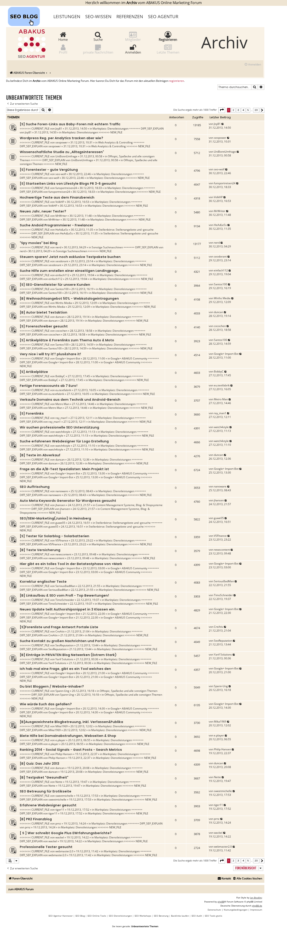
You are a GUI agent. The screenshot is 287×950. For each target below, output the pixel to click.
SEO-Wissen (98, 16)
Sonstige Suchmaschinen (107, 247)
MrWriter (61, 216)
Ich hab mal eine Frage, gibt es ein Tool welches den (65, 669)
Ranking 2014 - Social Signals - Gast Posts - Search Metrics (71, 749)
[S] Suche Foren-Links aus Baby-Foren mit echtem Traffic (70, 124)
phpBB (220, 901)
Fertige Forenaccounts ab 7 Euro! (49, 385)
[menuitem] (252, 65)
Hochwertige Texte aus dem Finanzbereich (57, 197)
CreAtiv (60, 631)
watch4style (62, 432)
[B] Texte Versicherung (40, 550)
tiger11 (59, 810)
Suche (98, 39)
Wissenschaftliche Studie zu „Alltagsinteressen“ (62, 152)
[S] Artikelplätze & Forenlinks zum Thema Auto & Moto (67, 340)
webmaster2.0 (64, 851)
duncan (60, 317)
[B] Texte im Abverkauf (40, 455)
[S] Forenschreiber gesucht (44, 326)
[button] (221, 110)
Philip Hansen (63, 754)
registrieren (176, 81)
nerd (58, 247)
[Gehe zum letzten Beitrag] (222, 124)
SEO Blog (80, 915)
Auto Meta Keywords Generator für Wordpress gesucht (68, 500)
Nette (58, 782)
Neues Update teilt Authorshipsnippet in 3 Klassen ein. (67, 609)
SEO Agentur (163, 16)
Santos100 (62, 289)
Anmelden (133, 52)
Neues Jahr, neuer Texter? (43, 211)
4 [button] (243, 110)
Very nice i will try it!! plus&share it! (50, 354)
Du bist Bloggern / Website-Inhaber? (52, 686)
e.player (60, 740)
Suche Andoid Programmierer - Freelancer (56, 225)
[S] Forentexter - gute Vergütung (49, 169)
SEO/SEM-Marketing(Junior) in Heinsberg (55, 518)
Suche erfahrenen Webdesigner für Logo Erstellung (64, 441)
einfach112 (62, 275)
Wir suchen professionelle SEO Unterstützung (59, 427)
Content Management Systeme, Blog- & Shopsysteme (129, 505)
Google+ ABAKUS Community (129, 358)
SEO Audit (196, 915)
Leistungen (66, 16)
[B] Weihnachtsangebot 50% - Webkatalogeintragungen (69, 298)
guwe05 (60, 523)
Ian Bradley (256, 897)
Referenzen (129, 16)
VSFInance (61, 540)
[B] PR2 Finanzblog (36, 819)
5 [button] (248, 110)
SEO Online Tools (96, 915)
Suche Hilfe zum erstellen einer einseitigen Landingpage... (70, 270)
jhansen (60, 505)
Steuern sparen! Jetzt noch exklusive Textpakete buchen (70, 257)
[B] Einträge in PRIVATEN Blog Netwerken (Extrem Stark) (68, 655)
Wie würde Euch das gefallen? (46, 704)
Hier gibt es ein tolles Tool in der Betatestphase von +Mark (71, 564)
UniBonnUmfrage (66, 156)
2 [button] (233, 110)
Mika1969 (61, 726)
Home (63, 39)
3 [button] (238, 110)
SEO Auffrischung (35, 487)
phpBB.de (257, 905)
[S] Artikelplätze (34, 372)
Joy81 (58, 128)
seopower (61, 142)
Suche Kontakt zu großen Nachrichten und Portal (62, 641)
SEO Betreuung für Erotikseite (45, 791)
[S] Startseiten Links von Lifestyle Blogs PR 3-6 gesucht (68, 183)
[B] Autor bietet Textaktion (43, 312)
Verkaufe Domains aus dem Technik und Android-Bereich (70, 399)
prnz (58, 823)
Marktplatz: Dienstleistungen (110, 128)
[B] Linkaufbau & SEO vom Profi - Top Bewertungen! (64, 595)
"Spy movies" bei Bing (38, 243)
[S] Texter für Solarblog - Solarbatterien (54, 536)
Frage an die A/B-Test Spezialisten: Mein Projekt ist (64, 469)
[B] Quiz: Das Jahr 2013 (39, 763)
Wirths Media (63, 303)
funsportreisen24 (66, 188)
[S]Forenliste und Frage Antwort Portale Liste (59, 627)
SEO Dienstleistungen (120, 915)
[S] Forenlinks (32, 413)
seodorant (61, 261)
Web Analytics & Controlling (115, 142)
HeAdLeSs (61, 230)
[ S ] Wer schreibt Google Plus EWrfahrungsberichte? (66, 833)
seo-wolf (60, 174)
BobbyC (60, 376)
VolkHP (59, 202)
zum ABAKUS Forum (21, 889)
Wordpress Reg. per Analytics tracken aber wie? (61, 138)
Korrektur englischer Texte (43, 581)
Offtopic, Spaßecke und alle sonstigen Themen (128, 691)
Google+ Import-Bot (67, 358)
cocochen (61, 331)
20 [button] (256, 110)
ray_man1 (61, 418)
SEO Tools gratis (213, 915)
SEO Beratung (161, 915)
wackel (59, 837)
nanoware (61, 491)
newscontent (63, 554)
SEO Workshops (143, 915)
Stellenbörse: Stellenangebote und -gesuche (126, 230)
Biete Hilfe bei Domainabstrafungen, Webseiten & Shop (68, 736)
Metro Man (62, 404)
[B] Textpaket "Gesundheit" (44, 777)
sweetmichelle (64, 796)
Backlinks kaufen (180, 915)
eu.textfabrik (63, 390)
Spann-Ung (62, 691)
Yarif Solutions (64, 659)
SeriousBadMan (65, 586)
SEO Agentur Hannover (60, 915)
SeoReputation (64, 645)
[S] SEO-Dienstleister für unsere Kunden (55, 284)
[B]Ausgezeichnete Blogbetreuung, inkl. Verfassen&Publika (71, 722)
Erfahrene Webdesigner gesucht (48, 805)
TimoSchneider (64, 600)
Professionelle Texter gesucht (46, 847)
